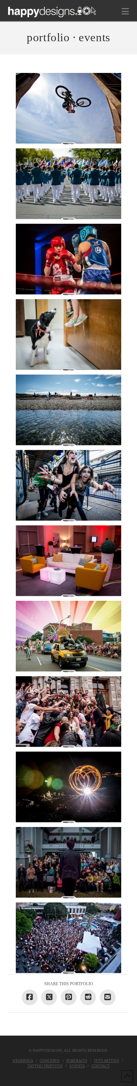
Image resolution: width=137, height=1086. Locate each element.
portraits (76, 1061)
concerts (49, 1061)
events (77, 1066)
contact (101, 1066)
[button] (125, 11)
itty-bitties (106, 1061)
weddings (22, 1061)
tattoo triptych (45, 1066)
